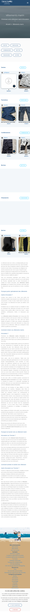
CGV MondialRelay (15, 564)
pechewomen (7, 235)
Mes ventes (15, 548)
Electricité (15, 586)
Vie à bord (15, 578)
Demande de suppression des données (15, 572)
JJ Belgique (6, 72)
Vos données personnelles (15, 571)
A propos (15, 559)
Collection (15, 584)
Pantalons (15, 45)
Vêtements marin (18, 24)
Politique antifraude (15, 560)
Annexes (15, 583)
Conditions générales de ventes (15, 555)
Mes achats (15, 547)
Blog (15, 569)
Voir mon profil (15, 550)
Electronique (15, 588)
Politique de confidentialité (15, 562)
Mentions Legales (15, 553)
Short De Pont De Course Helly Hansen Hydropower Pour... (14, 122)
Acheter (9, 86)
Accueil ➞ (9, 24)
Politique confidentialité (22, 601)
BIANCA (23, 72)
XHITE (26, 154)
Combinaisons (7, 50)
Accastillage (15, 581)
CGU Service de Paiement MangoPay (15, 566)
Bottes (18, 50)
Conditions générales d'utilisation (15, 557)
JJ (8, 89)
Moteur (15, 576)
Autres (17, 55)
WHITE (26, 89)
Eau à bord (15, 579)
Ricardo (6, 105)
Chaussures (6, 55)
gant (9, 252)
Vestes (5, 45)
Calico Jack (24, 235)
